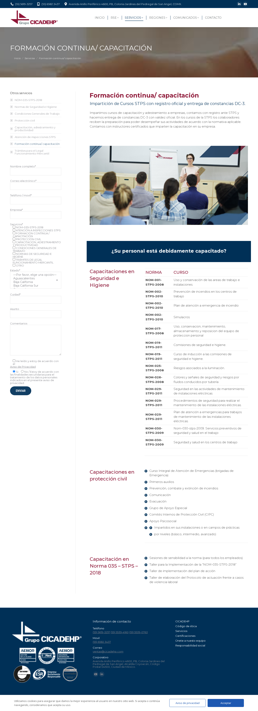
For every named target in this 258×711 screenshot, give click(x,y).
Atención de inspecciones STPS (35, 137)
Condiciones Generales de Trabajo (37, 113)
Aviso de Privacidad (23, 366)
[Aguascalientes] (34, 278)
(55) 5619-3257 (23, 4)
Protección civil (25, 120)
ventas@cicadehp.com (108, 651)
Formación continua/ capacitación (37, 143)
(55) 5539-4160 (120, 632)
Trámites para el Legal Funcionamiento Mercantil (32, 152)
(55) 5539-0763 (138, 632)
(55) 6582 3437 (51, 4)
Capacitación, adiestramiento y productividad (35, 129)
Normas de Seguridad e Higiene (36, 106)
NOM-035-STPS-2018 (28, 100)
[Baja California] (34, 282)
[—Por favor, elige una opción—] (34, 275)
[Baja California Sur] (34, 285)
